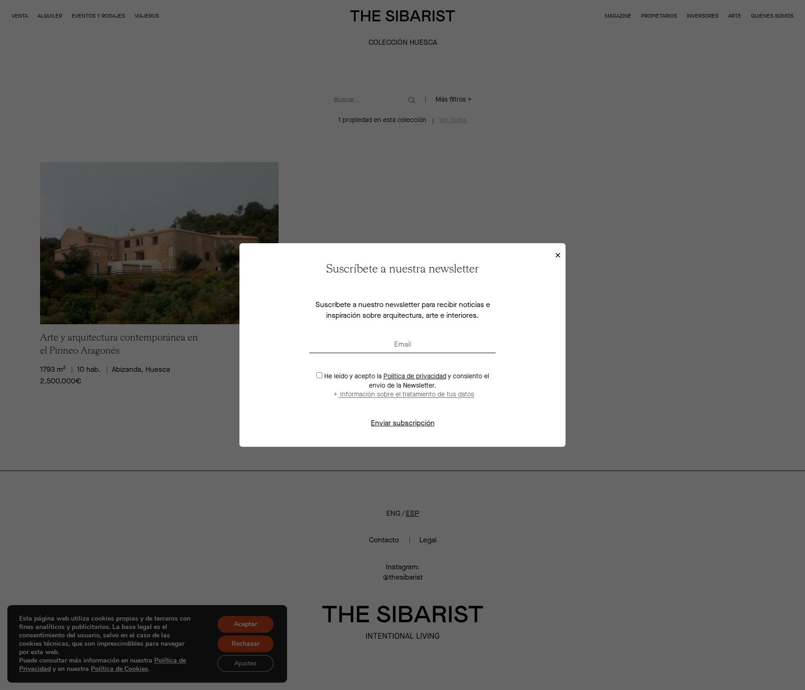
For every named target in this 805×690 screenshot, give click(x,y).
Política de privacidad (414, 376)
